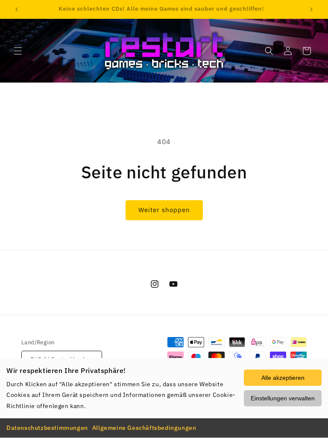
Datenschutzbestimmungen (47, 428)
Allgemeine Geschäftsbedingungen (144, 428)
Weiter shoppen (164, 210)
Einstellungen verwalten (283, 398)
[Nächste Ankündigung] (311, 9)
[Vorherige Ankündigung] (16, 9)
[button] (18, 50)
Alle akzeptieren (283, 377)
